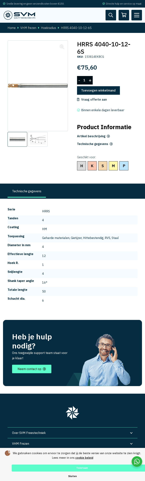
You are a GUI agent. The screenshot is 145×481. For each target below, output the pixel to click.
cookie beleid (84, 457)
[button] (136, 15)
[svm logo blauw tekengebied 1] (19, 15)
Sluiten (72, 476)
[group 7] (72, 413)
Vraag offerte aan (94, 99)
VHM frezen (28, 28)
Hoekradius (48, 28)
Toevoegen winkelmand (98, 90)
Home (12, 28)
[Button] (111, 15)
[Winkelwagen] (124, 15)
